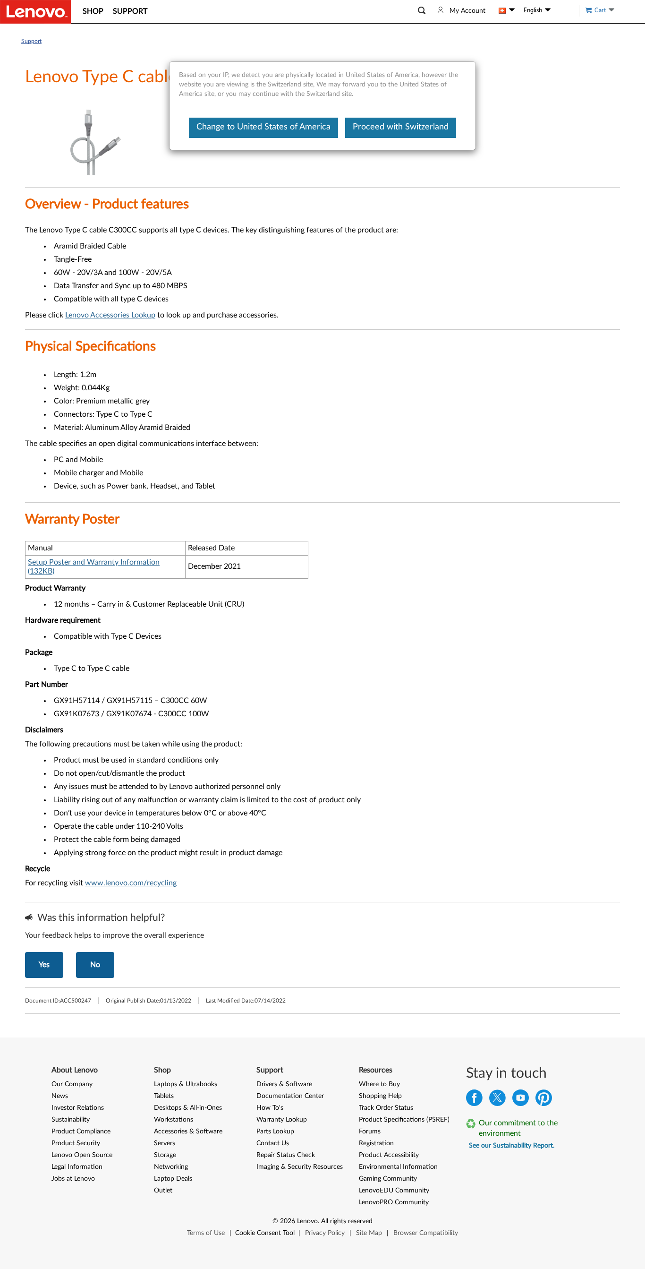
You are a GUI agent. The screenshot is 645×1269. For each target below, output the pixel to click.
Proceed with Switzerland (401, 127)
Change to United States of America (263, 127)
